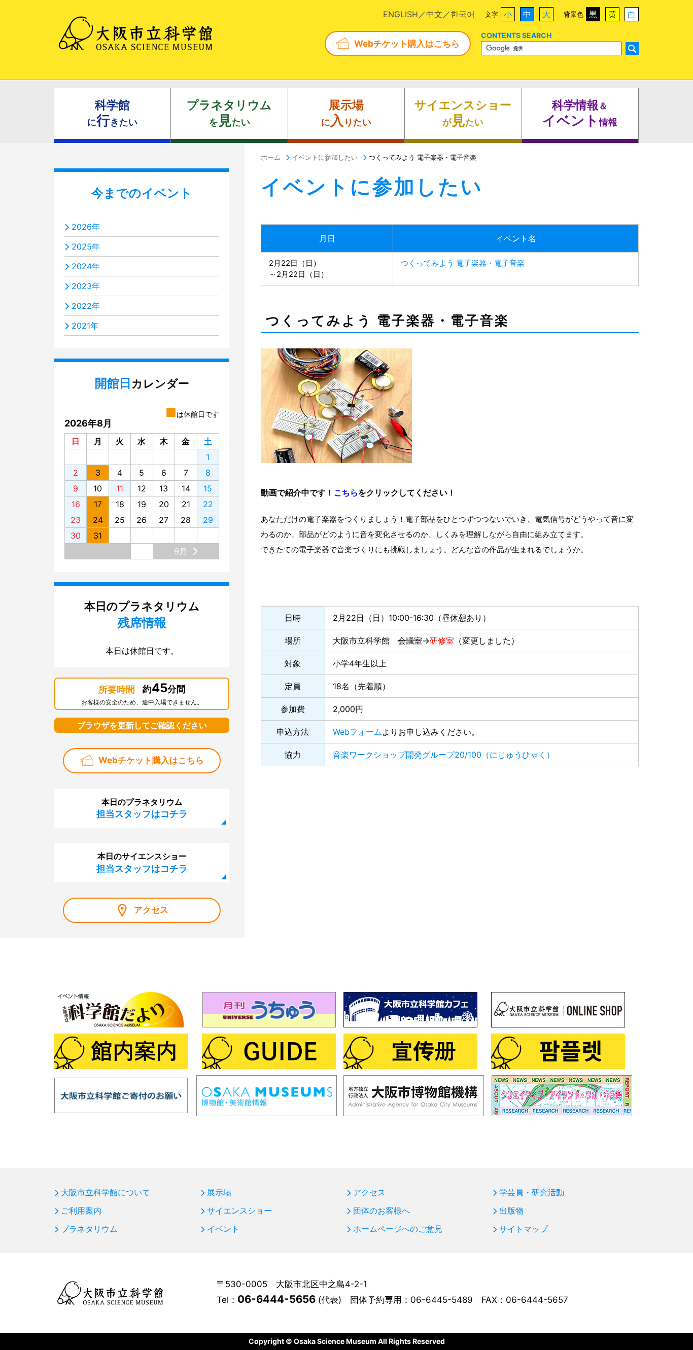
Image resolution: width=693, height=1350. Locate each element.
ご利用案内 (81, 1210)
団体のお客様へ (381, 1210)
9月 (180, 551)
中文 (434, 14)
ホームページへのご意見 (397, 1229)
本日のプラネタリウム (142, 808)
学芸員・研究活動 (531, 1192)
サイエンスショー (239, 1210)
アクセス (151, 910)
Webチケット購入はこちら (407, 44)
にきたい (112, 113)
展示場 (219, 1192)
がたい (462, 113)
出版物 (511, 1210)
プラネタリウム (89, 1229)
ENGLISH (400, 14)
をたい (229, 113)
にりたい (346, 113)
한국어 (463, 14)
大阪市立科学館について (105, 1192)
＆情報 (579, 113)
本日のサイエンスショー (142, 862)
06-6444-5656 (276, 1299)
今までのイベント (141, 193)
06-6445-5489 (441, 1300)
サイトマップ (523, 1229)
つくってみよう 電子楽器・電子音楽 (463, 263)
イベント (223, 1229)
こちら (346, 492)
